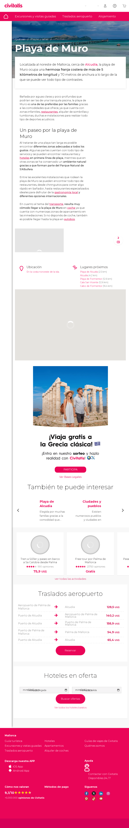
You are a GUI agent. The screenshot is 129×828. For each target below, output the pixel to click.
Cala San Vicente (89, 282)
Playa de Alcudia (89, 271)
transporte (56, 204)
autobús (69, 219)
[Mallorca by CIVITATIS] (15, 6)
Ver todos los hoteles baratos (70, 707)
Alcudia (91, 64)
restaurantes (49, 111)
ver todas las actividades (70, 578)
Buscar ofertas (70, 698)
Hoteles (50, 741)
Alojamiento (107, 16)
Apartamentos (54, 745)
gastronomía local (66, 192)
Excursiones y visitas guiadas (35, 16)
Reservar (70, 650)
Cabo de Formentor (91, 286)
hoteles (24, 157)
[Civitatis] (11, 823)
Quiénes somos (94, 745)
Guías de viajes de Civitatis (101, 741)
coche (71, 207)
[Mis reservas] (105, 6)
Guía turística (6, 16)
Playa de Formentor (91, 278)
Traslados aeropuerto (77, 16)
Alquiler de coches (56, 750)
